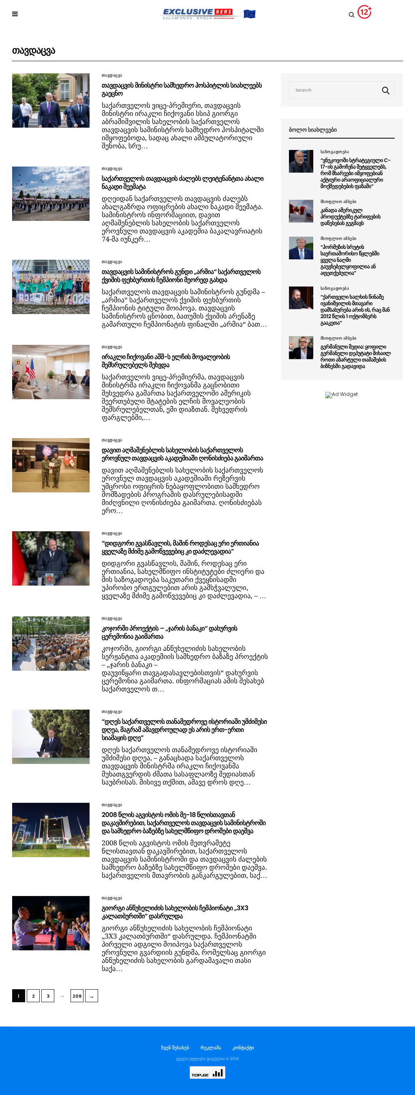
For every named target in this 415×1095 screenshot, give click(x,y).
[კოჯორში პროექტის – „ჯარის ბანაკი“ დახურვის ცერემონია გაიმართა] (51, 643)
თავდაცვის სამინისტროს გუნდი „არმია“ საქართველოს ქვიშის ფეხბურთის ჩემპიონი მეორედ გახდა (181, 275)
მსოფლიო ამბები (339, 202)
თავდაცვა (112, 75)
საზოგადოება (335, 152)
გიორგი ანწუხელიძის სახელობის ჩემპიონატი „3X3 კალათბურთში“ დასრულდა (175, 912)
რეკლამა (211, 1047)
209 (77, 996)
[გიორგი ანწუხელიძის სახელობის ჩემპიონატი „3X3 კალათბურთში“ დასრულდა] (51, 923)
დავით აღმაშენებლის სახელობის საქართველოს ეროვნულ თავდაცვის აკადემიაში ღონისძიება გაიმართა (182, 454)
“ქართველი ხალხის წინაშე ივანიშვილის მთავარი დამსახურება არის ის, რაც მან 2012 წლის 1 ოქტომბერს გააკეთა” (355, 310)
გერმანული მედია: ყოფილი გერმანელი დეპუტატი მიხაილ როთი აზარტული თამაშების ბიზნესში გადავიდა (356, 356)
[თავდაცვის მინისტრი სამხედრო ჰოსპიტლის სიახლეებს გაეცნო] (51, 100)
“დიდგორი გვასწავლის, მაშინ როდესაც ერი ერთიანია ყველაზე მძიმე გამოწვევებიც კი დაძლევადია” (180, 547)
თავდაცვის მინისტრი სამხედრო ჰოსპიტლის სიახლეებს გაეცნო (182, 89)
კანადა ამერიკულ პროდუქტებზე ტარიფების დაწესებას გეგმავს (351, 216)
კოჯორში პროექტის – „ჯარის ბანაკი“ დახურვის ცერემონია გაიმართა (169, 632)
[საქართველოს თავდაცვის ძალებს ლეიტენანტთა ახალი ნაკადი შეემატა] (51, 194)
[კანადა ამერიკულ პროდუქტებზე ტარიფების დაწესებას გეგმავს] (301, 211)
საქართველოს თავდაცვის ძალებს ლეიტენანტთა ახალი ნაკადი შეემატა (182, 182)
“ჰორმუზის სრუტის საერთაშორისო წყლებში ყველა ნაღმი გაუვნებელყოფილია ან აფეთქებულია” (350, 260)
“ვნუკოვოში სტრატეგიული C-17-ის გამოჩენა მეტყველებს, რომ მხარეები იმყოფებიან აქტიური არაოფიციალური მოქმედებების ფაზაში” (356, 173)
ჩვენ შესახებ (175, 1047)
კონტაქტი (243, 1047)
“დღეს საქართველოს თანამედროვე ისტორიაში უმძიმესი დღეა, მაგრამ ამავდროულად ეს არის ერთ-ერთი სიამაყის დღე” (184, 729)
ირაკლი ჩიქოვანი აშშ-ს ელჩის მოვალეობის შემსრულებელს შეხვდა (166, 361)
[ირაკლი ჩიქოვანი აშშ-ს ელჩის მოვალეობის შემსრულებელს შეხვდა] (51, 372)
